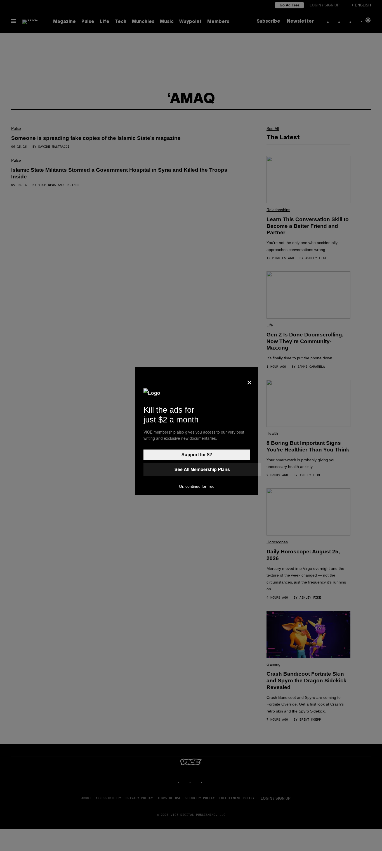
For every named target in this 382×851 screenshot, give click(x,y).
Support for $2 (196, 454)
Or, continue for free (196, 486)
